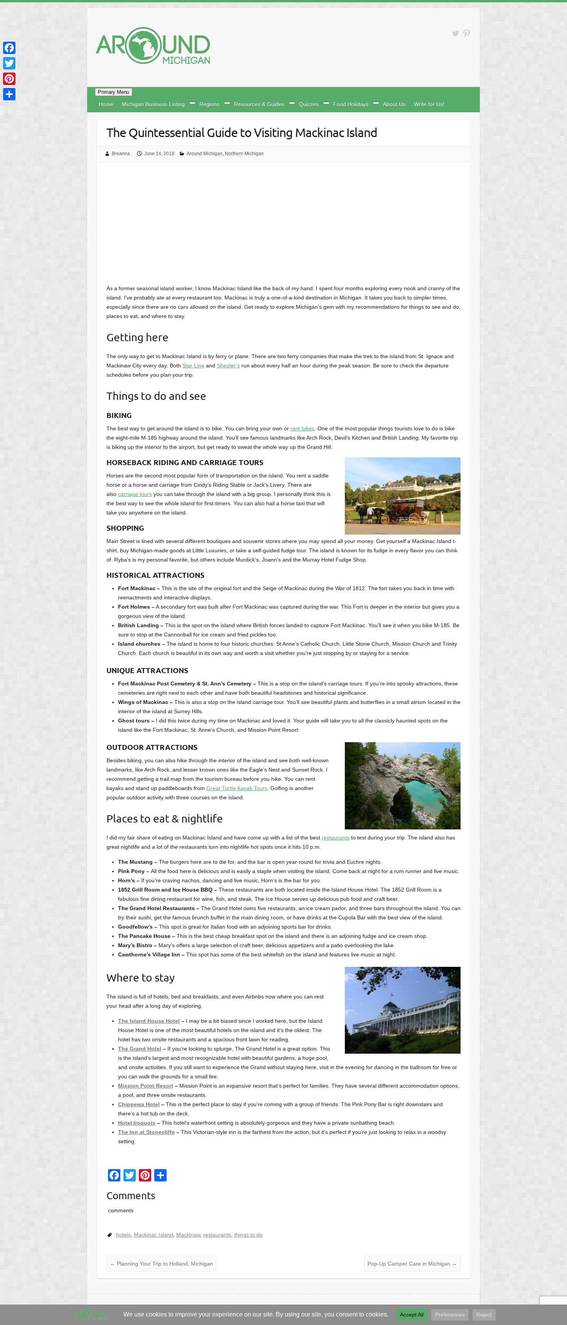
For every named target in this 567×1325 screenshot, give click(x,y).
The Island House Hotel (149, 1021)
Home (106, 104)
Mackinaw (188, 1235)
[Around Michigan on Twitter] (456, 33)
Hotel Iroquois (136, 1123)
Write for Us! (429, 104)
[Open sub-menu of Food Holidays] (376, 103)
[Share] (9, 94)
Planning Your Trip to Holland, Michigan (161, 1264)
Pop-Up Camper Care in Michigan (412, 1264)
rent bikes (302, 428)
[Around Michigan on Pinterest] (466, 33)
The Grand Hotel (139, 1049)
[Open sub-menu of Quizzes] (326, 103)
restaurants (335, 837)
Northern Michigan (244, 153)
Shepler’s (228, 365)
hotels (123, 1235)
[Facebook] (9, 48)
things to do (248, 1235)
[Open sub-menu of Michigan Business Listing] (192, 103)
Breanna (121, 153)
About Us (394, 104)
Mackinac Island (153, 1235)
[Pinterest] (9, 78)
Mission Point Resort (145, 1086)
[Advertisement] (283, 226)
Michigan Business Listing (153, 104)
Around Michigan (205, 153)
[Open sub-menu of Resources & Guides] (292, 103)
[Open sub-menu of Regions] (227, 103)
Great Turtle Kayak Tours (236, 788)
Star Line (193, 365)
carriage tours (135, 494)
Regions (209, 104)
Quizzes (309, 104)
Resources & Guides (259, 104)
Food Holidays (350, 104)
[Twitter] (9, 63)
